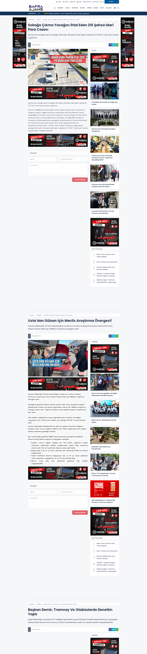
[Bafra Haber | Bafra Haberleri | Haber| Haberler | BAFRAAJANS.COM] (36, 8)
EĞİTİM (89, 8)
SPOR (102, 8)
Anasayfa (31, 19)
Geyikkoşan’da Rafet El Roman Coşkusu (60, 13)
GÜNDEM (60, 8)
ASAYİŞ (67, 8)
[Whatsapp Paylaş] (116, 44)
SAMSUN (39, 604)
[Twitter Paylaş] (113, 44)
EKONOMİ (75, 8)
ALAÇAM (108, 8)
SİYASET (82, 8)
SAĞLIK (96, 8)
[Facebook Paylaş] (110, 44)
